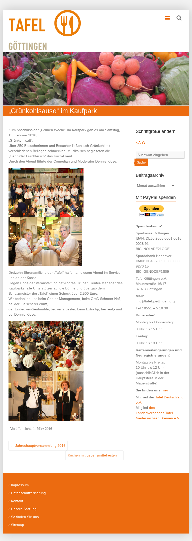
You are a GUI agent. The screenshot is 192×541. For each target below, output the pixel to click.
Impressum (20, 485)
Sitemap (17, 525)
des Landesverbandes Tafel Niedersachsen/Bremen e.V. (158, 413)
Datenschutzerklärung (28, 493)
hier (165, 390)
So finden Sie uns (25, 517)
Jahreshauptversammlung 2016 (38, 446)
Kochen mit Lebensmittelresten (94, 455)
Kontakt (17, 501)
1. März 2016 (42, 428)
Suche (141, 162)
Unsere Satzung (23, 509)
